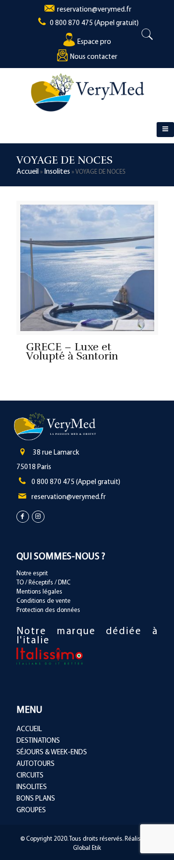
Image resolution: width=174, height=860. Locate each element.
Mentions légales (39, 592)
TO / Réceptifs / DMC (43, 583)
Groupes (31, 810)
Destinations (38, 741)
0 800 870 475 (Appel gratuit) (94, 23)
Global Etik (87, 848)
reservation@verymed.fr (94, 10)
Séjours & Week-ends (51, 752)
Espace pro (94, 42)
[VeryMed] (87, 92)
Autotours (35, 764)
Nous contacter (93, 57)
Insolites (57, 172)
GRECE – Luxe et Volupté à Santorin (72, 351)
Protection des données (48, 610)
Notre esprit (32, 573)
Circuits (30, 775)
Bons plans (35, 799)
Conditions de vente (43, 601)
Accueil (27, 172)
